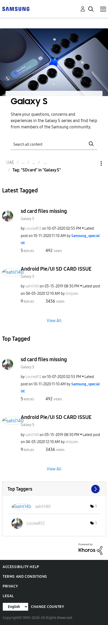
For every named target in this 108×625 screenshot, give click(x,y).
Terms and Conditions (25, 576)
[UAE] (15, 8)
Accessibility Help (21, 567)
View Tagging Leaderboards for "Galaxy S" (54, 489)
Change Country (47, 607)
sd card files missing (44, 211)
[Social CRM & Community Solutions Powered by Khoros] (90, 548)
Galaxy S (27, 219)
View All (54, 320)
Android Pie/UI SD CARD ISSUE (56, 269)
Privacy (10, 586)
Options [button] (92, 163)
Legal (8, 596)
